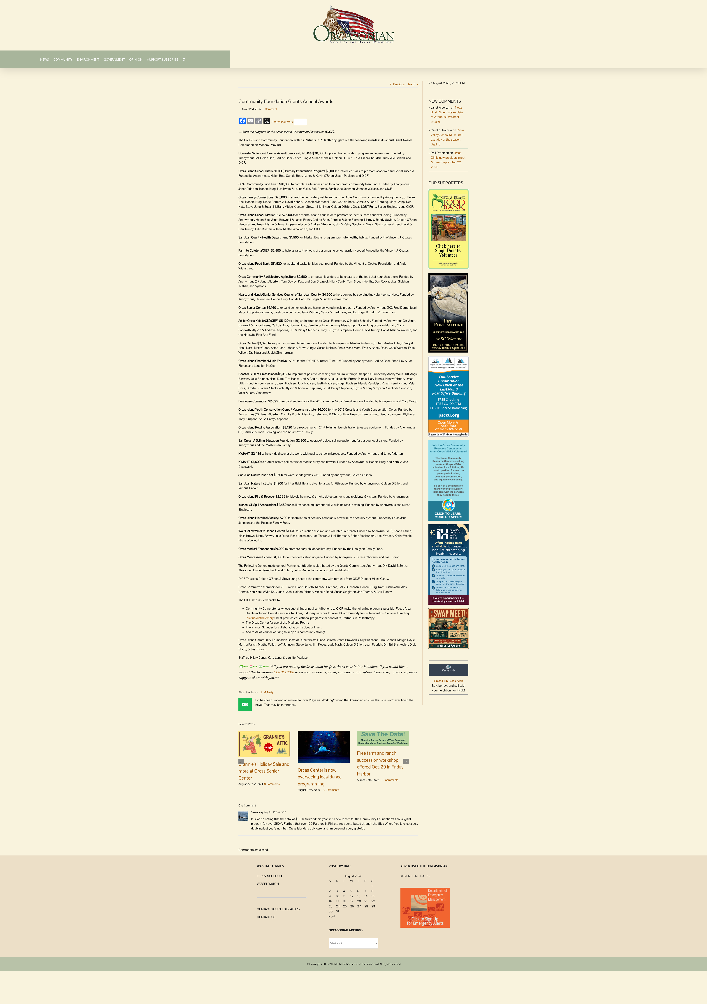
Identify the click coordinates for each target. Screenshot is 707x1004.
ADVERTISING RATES (414, 876)
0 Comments (272, 784)
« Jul (332, 916)
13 (358, 896)
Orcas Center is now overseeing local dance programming (320, 777)
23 (331, 906)
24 (338, 906)
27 (359, 906)
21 (365, 901)
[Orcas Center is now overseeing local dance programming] (324, 747)
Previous (399, 84)
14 (365, 896)
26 (352, 906)
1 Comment (270, 109)
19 (351, 901)
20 (359, 901)
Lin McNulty (266, 692)
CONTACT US (266, 917)
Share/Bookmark (282, 122)
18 (344, 901)
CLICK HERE (284, 672)
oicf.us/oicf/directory (260, 618)
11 (344, 896)
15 (372, 896)
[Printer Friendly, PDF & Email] (254, 666)
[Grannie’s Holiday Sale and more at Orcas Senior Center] (264, 744)
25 (345, 906)
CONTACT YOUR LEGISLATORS (278, 909)
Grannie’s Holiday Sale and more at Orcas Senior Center (263, 771)
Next (411, 84)
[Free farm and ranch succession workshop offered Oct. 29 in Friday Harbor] (383, 738)
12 (351, 896)
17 (337, 901)
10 (337, 896)
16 (330, 901)
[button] (184, 59)
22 (373, 901)
